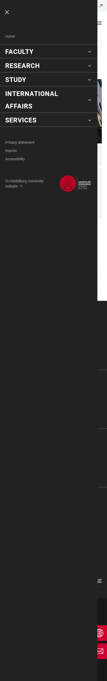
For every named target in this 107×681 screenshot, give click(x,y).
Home (10, 36)
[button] (48, 52)
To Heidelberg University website (24, 183)
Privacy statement (20, 142)
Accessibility (15, 159)
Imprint (11, 151)
